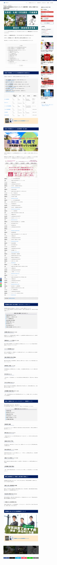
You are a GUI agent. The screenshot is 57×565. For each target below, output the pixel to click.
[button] (6, 558)
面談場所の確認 (12, 61)
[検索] (53, 0)
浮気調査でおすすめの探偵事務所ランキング (21, 120)
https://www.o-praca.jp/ (14, 198)
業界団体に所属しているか (13, 55)
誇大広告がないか (12, 56)
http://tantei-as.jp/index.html (15, 230)
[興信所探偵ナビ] (6, 3)
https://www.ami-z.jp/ (14, 219)
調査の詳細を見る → (47, 36)
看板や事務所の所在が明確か (13, 54)
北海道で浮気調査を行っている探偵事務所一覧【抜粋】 (16, 48)
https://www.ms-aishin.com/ (15, 273)
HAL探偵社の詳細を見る (9, 89)
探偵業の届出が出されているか (14, 51)
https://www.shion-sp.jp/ (14, 241)
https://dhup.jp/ (13, 262)
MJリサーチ (6, 102)
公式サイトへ (47, 16)
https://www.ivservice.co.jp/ (15, 284)
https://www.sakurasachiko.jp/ (15, 187)
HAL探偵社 (6, 112)
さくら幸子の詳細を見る (9, 85)
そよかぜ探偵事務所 (8, 109)
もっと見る (21, 65)
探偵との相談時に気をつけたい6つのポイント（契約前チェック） (18, 60)
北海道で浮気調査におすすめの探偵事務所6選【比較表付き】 (17, 47)
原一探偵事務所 (7, 99)
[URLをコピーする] (36, 558)
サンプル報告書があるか (13, 53)
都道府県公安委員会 (12, 298)
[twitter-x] (50, 0)
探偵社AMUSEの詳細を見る (10, 91)
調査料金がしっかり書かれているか (14, 52)
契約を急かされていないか (13, 62)
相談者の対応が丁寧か (12, 63)
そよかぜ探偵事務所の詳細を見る (11, 87)
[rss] (51, 0)
